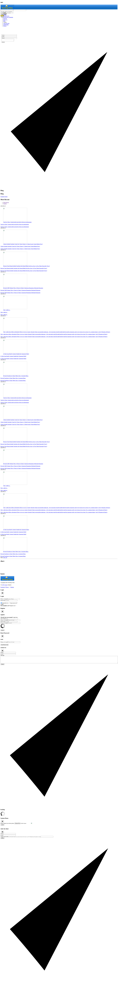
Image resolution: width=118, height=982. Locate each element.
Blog (4, 21)
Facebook (3, 587)
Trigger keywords (21, 836)
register (2, 630)
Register (5, 13)
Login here (15, 617)
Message (2, 655)
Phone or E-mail (4, 620)
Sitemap (12, 587)
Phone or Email (4, 599)
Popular (5, 203)
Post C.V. (5, 19)
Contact (5, 22)
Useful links (5, 24)
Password (3, 600)
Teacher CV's (6, 16)
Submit (2, 664)
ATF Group (4, 584)
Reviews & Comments (8, 17)
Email (3, 36)
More (2, 557)
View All (5, 557)
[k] (59, 565)
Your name (3, 618)
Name (3, 35)
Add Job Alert (6, 23)
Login (4, 12)
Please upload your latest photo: (7, 823)
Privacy (5, 25)
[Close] (2, 593)
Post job (5, 18)
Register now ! (13, 605)
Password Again (4, 623)
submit (2, 824)
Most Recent (6, 202)
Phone (3, 38)
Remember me (9, 603)
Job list (4, 14)
